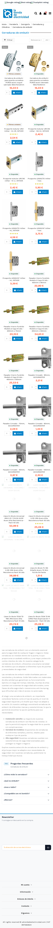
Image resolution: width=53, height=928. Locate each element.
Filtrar (9, 40)
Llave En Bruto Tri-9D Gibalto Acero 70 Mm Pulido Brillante (39, 570)
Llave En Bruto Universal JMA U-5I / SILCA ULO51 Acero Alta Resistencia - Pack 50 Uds (13, 519)
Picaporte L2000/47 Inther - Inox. (39, 229)
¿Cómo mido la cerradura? (15, 774)
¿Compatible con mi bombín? (17, 793)
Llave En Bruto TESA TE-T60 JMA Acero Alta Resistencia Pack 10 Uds (14, 618)
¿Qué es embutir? (11, 781)
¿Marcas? (8, 800)
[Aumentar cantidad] (9, 91)
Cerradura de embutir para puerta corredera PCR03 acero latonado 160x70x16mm (39, 81)
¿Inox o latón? (10, 787)
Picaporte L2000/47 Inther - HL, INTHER (14, 279)
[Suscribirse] (48, 847)
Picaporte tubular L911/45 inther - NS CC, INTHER (39, 130)
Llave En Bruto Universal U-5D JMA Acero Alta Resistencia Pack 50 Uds (39, 518)
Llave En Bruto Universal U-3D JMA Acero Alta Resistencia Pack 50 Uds (13, 570)
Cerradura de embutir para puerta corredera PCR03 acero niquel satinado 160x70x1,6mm (14, 81)
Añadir (18, 92)
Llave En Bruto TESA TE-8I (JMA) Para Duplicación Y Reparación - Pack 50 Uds (39, 618)
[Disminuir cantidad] (9, 94)
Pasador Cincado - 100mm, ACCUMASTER (39, 471)
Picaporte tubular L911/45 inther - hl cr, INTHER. (14, 179)
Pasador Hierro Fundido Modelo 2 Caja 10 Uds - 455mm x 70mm (14, 328)
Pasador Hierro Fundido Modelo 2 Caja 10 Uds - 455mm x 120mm (39, 328)
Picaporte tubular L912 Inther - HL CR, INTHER (14, 130)
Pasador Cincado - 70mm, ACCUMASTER (14, 424)
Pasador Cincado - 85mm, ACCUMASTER (39, 376)
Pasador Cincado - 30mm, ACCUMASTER (14, 471)
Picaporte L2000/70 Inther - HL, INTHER (14, 229)
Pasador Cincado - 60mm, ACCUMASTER (39, 424)
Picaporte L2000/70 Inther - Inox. (39, 179)
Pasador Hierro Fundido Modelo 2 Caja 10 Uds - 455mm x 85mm (39, 280)
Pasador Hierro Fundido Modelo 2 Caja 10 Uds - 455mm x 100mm (14, 377)
